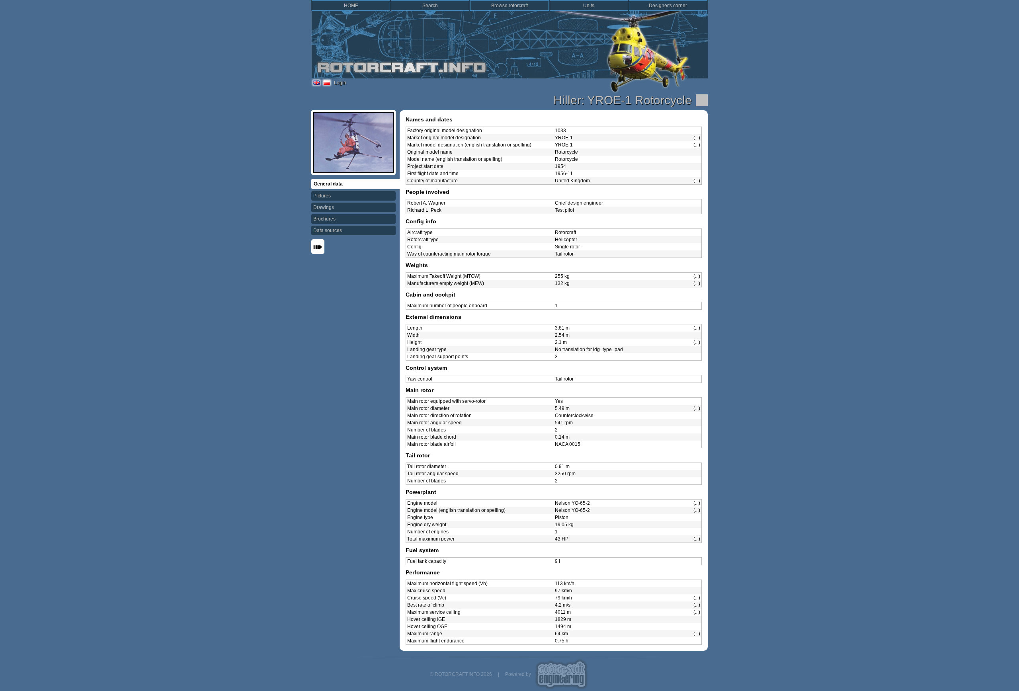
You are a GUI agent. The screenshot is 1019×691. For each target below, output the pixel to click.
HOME (351, 5)
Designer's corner (668, 5)
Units (588, 5)
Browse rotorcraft (509, 5)
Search (430, 5)
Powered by (518, 674)
